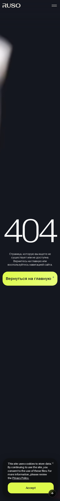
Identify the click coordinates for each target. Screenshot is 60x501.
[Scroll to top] (52, 493)
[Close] (52, 463)
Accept (31, 488)
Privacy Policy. (20, 478)
